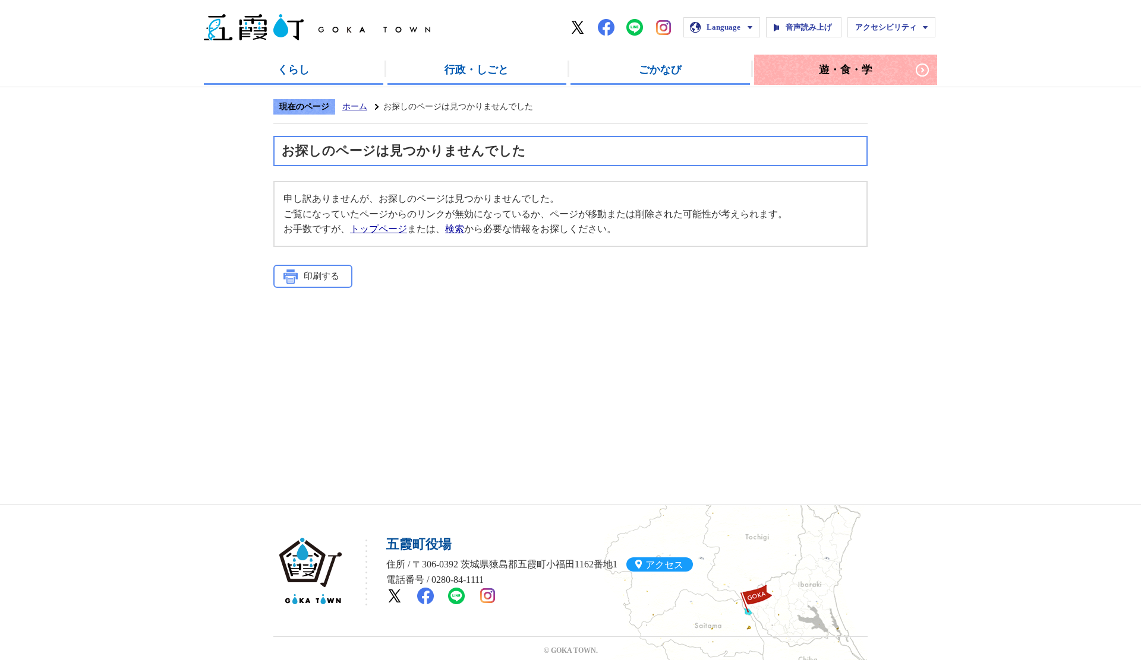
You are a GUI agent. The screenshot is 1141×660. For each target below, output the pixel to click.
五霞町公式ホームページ (317, 27)
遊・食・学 (845, 69)
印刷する (321, 276)
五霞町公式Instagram (663, 27)
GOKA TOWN (310, 571)
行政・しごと (477, 69)
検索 (454, 229)
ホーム (354, 106)
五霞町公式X (577, 27)
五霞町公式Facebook (606, 27)
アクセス (664, 564)
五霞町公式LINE (634, 27)
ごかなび (660, 69)
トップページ (378, 229)
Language (723, 27)
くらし (294, 69)
